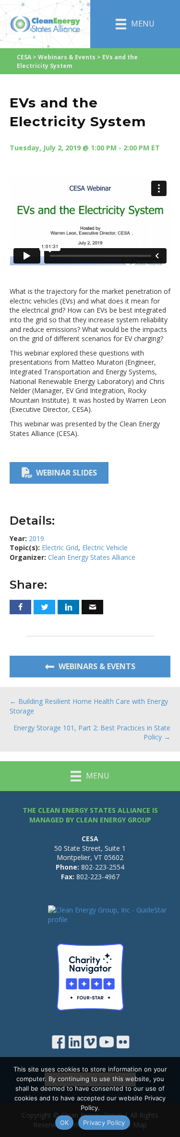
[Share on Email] (92, 607)
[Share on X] (44, 607)
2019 (36, 538)
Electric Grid (60, 547)
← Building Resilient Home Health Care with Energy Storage (89, 706)
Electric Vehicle (105, 547)
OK (64, 1122)
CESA (24, 57)
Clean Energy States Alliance (91, 557)
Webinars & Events (67, 57)
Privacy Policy (104, 1122)
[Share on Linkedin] (68, 607)
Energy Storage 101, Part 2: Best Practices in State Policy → (91, 732)
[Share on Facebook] (20, 607)
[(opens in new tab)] (90, 976)
